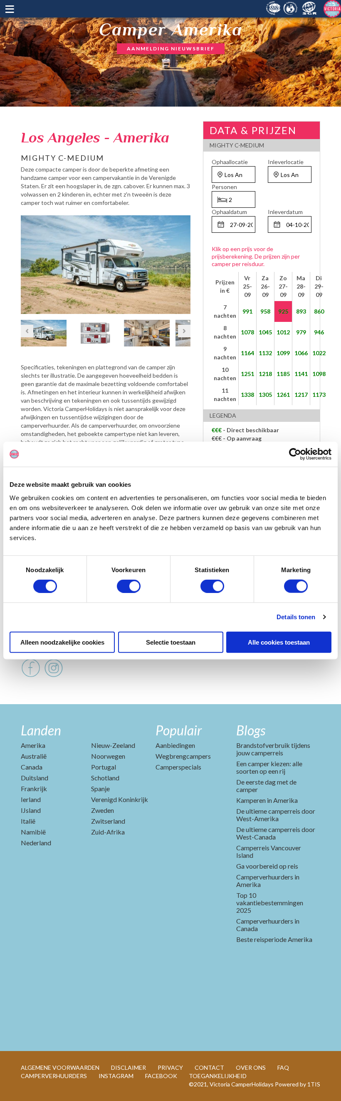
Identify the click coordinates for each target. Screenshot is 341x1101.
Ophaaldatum (229, 211)
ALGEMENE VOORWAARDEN (60, 1067)
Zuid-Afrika (108, 832)
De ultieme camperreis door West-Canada (275, 833)
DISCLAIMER (128, 1067)
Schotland (105, 778)
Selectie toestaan (170, 641)
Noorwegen (108, 756)
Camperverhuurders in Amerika (267, 880)
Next (184, 263)
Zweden (102, 810)
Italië (28, 821)
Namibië (33, 832)
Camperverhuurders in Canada (267, 924)
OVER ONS (251, 1067)
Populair (179, 730)
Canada (31, 767)
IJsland (31, 810)
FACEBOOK (161, 1075)
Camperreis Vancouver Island (268, 851)
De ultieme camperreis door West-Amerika (275, 814)
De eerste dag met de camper (266, 785)
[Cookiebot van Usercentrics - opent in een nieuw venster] (295, 454)
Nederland (36, 843)
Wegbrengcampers (183, 756)
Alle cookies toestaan (279, 641)
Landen (41, 730)
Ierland (31, 799)
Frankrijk (34, 788)
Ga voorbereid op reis (267, 866)
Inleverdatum (285, 211)
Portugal (103, 767)
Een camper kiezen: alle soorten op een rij (269, 767)
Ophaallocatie (230, 161)
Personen (224, 186)
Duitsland (34, 778)
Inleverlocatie (286, 161)
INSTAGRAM (116, 1075)
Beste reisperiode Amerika (274, 939)
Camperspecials (178, 767)
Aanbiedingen (175, 745)
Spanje (100, 788)
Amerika (33, 745)
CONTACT (209, 1067)
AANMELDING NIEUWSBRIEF (171, 48)
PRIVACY (170, 1067)
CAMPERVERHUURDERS (54, 1075)
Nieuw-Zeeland (113, 745)
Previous (27, 263)
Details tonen (296, 616)
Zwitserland (108, 821)
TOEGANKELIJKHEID (218, 1075)
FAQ (283, 1067)
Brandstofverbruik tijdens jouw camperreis (273, 749)
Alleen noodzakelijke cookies (62, 641)
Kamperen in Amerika (267, 800)
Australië (34, 756)
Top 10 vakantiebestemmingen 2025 (269, 902)
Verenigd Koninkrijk (119, 799)
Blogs (250, 730)
